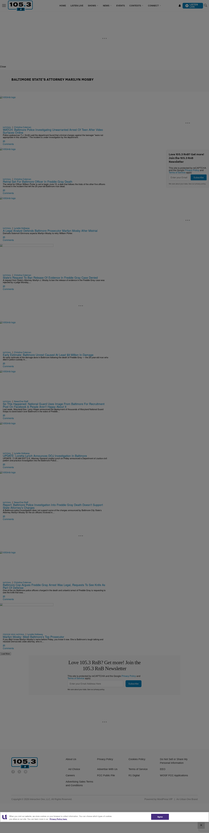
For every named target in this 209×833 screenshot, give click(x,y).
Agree (160, 816)
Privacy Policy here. (58, 819)
